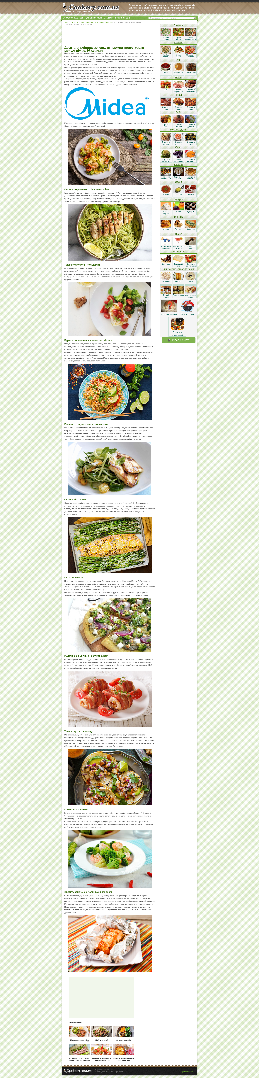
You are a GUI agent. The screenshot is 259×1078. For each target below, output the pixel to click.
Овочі (178, 147)
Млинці (166, 229)
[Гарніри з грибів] (178, 175)
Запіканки (191, 229)
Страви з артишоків (166, 160)
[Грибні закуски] (166, 35)
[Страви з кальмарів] (166, 140)
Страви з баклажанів (178, 160)
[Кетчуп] (190, 192)
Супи (178, 60)
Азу (165, 90)
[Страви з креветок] (178, 140)
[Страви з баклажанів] (178, 157)
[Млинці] (166, 227)
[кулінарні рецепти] (93, 13)
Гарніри (178, 164)
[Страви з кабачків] (190, 157)
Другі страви (178, 295)
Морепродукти (178, 129)
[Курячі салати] (178, 53)
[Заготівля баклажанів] (190, 262)
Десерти (178, 199)
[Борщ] (166, 70)
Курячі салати (178, 56)
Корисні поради (187, 314)
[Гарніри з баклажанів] (166, 175)
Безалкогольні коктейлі (179, 247)
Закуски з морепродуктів (191, 38)
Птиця (178, 94)
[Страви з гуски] (166, 105)
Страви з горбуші (178, 125)
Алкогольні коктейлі (166, 247)
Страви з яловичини (190, 91)
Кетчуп (191, 194)
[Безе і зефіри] (166, 210)
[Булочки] (178, 227)
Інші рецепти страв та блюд (178, 269)
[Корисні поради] (187, 311)
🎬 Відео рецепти (178, 339)
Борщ (165, 72)
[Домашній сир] (178, 262)
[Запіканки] (190, 227)
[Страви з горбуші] (178, 123)
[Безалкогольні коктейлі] (178, 245)
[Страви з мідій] (190, 140)
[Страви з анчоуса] (166, 123)
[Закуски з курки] (178, 35)
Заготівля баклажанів (191, 265)
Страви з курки (191, 108)
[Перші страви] (166, 293)
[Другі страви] (178, 293)
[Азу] (166, 88)
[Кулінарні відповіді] (169, 311)
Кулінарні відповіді (169, 314)
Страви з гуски (166, 108)
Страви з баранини (178, 91)
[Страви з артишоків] (166, 157)
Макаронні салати (190, 56)
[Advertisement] (111, 36)
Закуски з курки (178, 38)
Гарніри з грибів (178, 178)
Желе (178, 212)
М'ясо (178, 77)
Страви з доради (191, 125)
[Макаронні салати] (190, 53)
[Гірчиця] (178, 192)
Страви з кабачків (191, 160)
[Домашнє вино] (190, 245)
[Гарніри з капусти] (190, 175)
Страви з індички (178, 108)
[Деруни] (178, 279)
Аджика (166, 194)
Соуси (178, 182)
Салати (178, 42)
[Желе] (178, 210)
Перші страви (166, 296)
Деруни (178, 281)
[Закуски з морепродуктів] (190, 35)
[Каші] (190, 279)
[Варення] (166, 262)
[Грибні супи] (190, 70)
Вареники (166, 281)
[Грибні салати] (166, 53)
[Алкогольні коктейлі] (166, 245)
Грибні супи (191, 72)
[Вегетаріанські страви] (190, 293)
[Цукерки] (190, 210)
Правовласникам (187, 1072)
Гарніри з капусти (191, 178)
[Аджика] (166, 192)
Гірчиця (178, 194)
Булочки (178, 229)
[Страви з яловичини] (190, 88)
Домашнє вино (191, 247)
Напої (178, 234)
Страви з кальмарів (166, 143)
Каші (191, 281)
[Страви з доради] (190, 123)
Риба (178, 112)
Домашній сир (178, 265)
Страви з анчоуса (166, 125)
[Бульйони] (178, 70)
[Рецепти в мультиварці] (177, 329)
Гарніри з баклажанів (166, 178)
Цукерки (190, 212)
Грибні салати (166, 56)
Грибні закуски (166, 38)
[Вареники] (166, 279)
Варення (166, 264)
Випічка (178, 216)
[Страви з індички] (178, 105)
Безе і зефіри (166, 213)
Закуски (178, 25)
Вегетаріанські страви (191, 296)
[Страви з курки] (190, 105)
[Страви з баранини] (178, 88)
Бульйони (178, 72)
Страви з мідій (191, 143)
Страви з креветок (178, 143)
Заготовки (178, 251)
